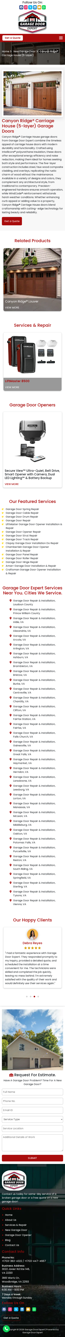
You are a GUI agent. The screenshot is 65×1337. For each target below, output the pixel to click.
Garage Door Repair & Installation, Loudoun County (34, 602)
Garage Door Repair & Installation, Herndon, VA (34, 770)
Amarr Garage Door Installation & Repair (31, 566)
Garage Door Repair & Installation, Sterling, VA (34, 884)
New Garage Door (24, 51)
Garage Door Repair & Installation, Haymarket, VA (34, 761)
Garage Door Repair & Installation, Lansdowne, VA (34, 779)
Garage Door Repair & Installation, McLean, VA (34, 814)
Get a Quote (13, 38)
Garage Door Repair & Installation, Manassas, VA (34, 805)
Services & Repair (16, 1225)
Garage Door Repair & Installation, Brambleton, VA (34, 664)
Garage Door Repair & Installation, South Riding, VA (34, 867)
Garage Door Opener (18, 1235)
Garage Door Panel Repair (22, 554)
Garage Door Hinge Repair (22, 562)
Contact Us (12, 1245)
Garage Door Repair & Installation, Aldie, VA (34, 620)
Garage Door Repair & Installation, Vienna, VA (34, 902)
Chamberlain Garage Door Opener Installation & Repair (27, 549)
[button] (27, 996)
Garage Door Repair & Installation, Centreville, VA (34, 690)
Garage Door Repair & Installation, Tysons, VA (34, 893)
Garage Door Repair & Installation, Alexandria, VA (34, 629)
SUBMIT (32, 1158)
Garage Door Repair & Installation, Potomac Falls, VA (34, 840)
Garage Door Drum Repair (22, 517)
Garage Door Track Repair (22, 539)
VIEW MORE (12, 307)
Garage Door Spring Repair (22, 509)
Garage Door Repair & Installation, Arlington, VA (34, 646)
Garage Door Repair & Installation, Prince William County (34, 611)
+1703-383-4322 (12, 1261)
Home (5, 51)
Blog (7, 1240)
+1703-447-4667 (35, 1261)
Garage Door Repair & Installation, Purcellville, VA (34, 849)
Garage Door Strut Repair (21, 535)
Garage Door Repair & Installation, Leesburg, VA (34, 787)
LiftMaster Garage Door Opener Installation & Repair (34, 526)
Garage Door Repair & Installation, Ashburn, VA (34, 655)
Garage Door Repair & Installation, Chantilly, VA (34, 699)
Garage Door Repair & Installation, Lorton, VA (34, 796)
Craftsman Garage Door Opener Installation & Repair (33, 571)
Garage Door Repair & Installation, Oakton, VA (34, 831)
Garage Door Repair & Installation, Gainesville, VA (34, 743)
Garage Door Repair (18, 520)
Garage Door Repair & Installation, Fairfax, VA (34, 726)
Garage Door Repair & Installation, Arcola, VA (34, 637)
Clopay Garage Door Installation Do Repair (32, 543)
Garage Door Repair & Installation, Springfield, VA (34, 876)
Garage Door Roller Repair (22, 558)
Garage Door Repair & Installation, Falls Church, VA (34, 734)
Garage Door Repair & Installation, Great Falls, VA (34, 752)
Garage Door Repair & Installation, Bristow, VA (34, 673)
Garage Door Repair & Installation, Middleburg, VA (34, 823)
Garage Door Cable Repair (22, 513)
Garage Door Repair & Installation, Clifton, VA (34, 708)
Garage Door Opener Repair (23, 532)
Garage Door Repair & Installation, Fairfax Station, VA (34, 717)
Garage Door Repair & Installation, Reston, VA (34, 858)
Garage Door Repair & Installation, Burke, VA (34, 682)
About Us (10, 1220)
